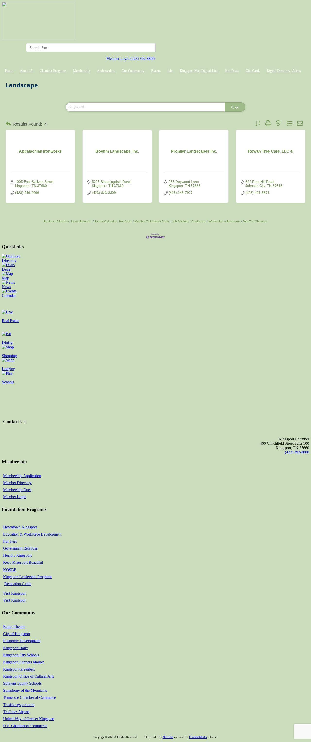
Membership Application (22, 476)
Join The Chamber (255, 221)
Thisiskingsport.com (18, 705)
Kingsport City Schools (21, 655)
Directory (9, 260)
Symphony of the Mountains (25, 690)
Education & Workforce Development (32, 534)
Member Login (118, 58)
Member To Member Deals (152, 221)
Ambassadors (106, 71)
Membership (81, 71)
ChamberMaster (198, 737)
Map (5, 278)
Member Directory (17, 483)
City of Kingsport (16, 634)
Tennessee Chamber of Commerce (29, 697)
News (6, 287)
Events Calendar (106, 221)
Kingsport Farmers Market (23, 662)
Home (9, 71)
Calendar (9, 295)
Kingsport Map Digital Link (199, 71)
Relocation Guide (17, 584)
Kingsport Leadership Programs (27, 577)
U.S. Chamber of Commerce (25, 726)
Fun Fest (10, 541)
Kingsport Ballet (15, 648)
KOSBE (9, 570)
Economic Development (21, 641)
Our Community (133, 71)
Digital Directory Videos (284, 71)
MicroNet (168, 737)
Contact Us (198, 221)
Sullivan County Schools (22, 683)
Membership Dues (17, 490)
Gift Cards (253, 71)
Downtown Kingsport (20, 527)
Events (155, 71)
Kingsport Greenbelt (19, 669)
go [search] (237, 107)
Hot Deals (232, 71)
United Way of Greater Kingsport (28, 719)
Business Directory (56, 221)
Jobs (170, 71)
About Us (26, 71)
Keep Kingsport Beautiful (23, 562)
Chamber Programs (53, 71)
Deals (6, 269)
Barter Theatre (14, 626)
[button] (8, 124)
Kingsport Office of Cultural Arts (28, 676)
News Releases (81, 221)
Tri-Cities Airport (16, 712)
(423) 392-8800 (142, 58)
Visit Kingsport (14, 593)
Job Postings (180, 221)
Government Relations (20, 548)
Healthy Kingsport (17, 555)
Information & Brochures (224, 221)
